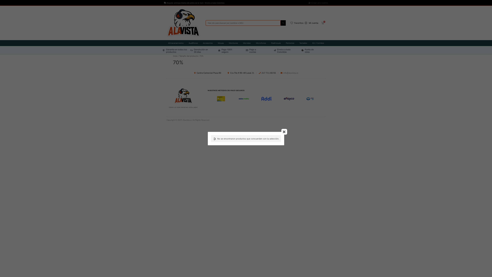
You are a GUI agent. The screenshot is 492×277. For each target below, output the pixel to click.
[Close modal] (284, 132)
